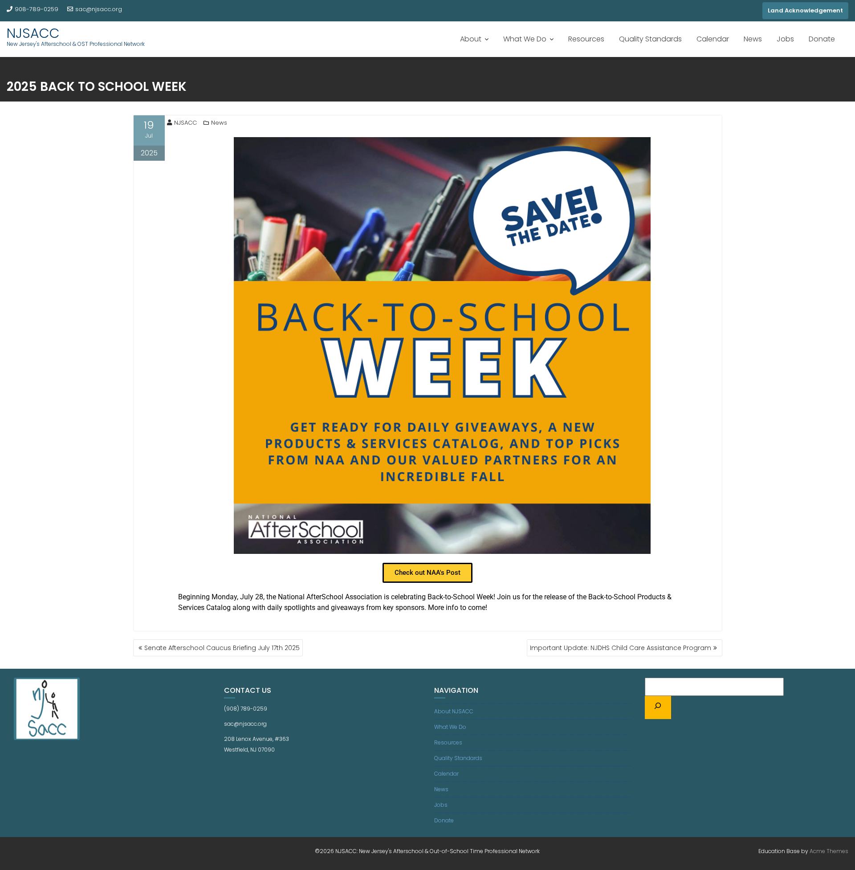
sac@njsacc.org (98, 9)
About (470, 39)
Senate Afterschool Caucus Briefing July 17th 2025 (222, 647)
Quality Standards (650, 39)
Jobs (785, 39)
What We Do (524, 39)
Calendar (712, 39)
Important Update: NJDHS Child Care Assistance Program (620, 647)
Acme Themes (829, 851)
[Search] (658, 707)
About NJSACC (453, 711)
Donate (822, 39)
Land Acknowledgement (805, 10)
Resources (586, 39)
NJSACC (33, 33)
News (753, 39)
